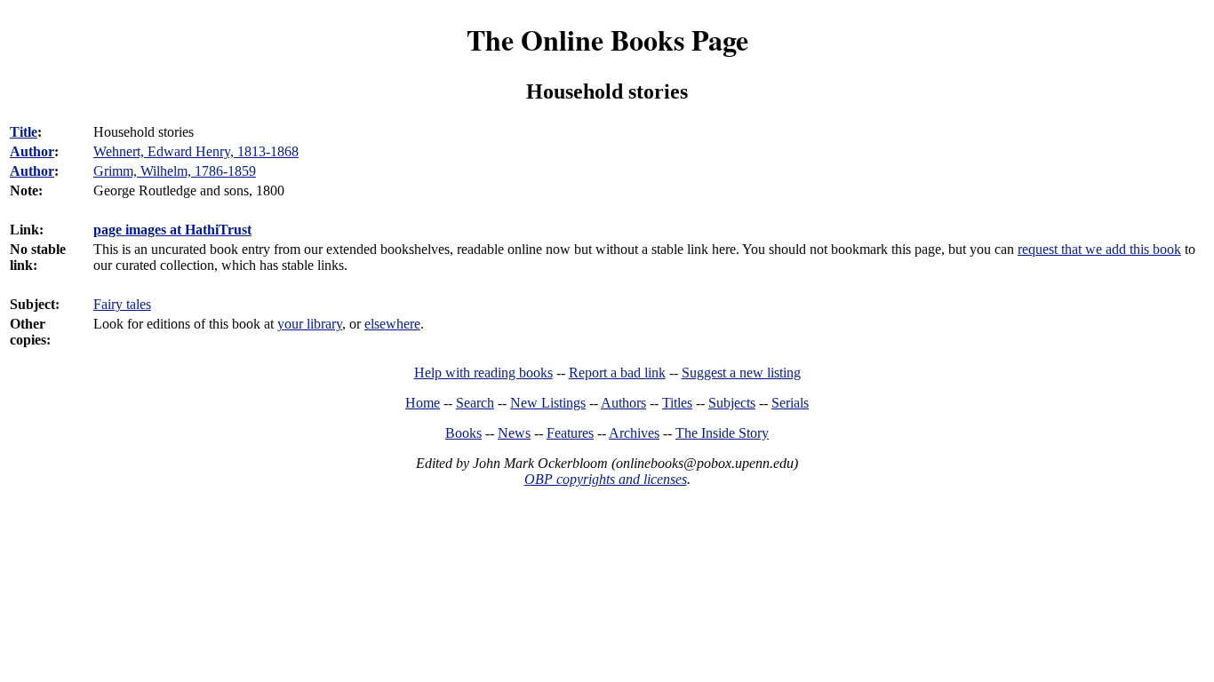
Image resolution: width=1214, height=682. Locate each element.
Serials (790, 402)
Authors (623, 402)
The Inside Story (722, 432)
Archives (634, 432)
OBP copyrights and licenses (605, 479)
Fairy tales (122, 304)
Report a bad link (617, 372)
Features (570, 432)
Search (475, 402)
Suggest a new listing (741, 372)
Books (463, 432)
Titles (677, 402)
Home (422, 402)
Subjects (731, 402)
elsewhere (392, 323)
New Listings (548, 402)
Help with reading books (483, 372)
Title (23, 131)
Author (32, 151)
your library (309, 323)
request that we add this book (1099, 249)
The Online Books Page (607, 39)
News (514, 432)
